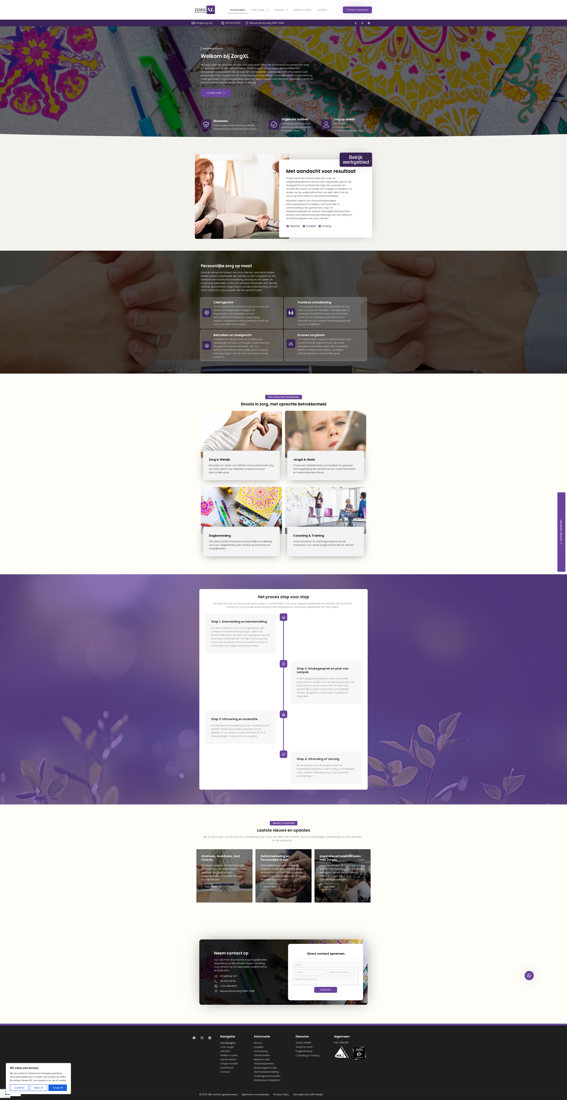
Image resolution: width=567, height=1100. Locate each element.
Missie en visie (262, 1059)
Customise (19, 1087)
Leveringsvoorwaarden (267, 1076)
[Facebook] (194, 1038)
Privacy (258, 1043)
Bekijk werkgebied (356, 159)
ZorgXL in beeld (229, 1063)
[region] (38, 1078)
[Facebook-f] (355, 23)
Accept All (58, 1087)
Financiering (261, 1051)
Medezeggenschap (265, 1067)
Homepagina (237, 10)
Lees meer (211, 886)
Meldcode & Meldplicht (267, 1080)
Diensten (279, 10)
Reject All (38, 1087)
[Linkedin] (369, 23)
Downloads (226, 1067)
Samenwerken (228, 1059)
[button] (213, 49)
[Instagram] (362, 23)
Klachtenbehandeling (266, 1072)
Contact (322, 10)
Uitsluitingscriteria (264, 1063)
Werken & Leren (303, 10)
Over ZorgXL (258, 10)
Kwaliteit (258, 1047)
